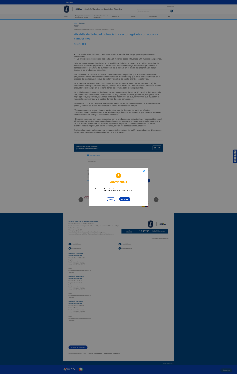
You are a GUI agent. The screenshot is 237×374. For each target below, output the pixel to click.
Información (124, 199)
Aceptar (111, 199)
